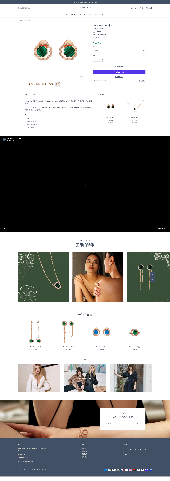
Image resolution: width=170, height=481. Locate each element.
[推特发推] (103, 80)
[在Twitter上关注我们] (130, 449)
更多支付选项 (119, 77)
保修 (34, 94)
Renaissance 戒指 (134, 347)
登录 (141, 8)
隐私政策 (84, 451)
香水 (96, 14)
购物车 (149, 8)
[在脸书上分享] (97, 80)
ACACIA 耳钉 (110, 117)
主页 (66, 14)
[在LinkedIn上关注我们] (126, 454)
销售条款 (84, 448)
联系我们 (102, 14)
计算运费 (103, 34)
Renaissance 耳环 (35, 347)
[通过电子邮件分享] (105, 80)
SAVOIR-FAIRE (22, 454)
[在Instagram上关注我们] (135, 449)
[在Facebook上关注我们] (126, 449)
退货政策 (84, 454)
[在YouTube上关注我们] (145, 449)
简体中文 (133, 8)
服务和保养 (85, 457)
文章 (79, 14)
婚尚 (90, 14)
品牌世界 (72, 14)
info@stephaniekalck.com (25, 461)
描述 (26, 94)
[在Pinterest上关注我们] (140, 449)
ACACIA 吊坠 (134, 117)
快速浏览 (110, 122)
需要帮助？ (142, 81)
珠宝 (85, 14)
